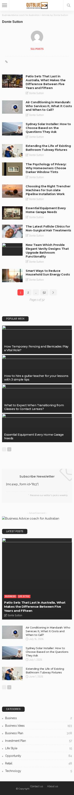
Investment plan (38, 740)
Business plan (38, 733)
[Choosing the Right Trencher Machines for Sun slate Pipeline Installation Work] (12, 191)
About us (52, 786)
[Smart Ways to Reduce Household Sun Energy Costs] (12, 275)
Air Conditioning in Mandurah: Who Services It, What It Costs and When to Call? (49, 106)
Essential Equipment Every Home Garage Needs (46, 210)
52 (44, 292)
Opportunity (38, 755)
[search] (68, 5)
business (10, 596)
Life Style (23, 596)
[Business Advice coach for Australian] (37, 5)
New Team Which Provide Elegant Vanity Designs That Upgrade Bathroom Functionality (47, 250)
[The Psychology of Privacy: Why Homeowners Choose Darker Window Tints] (12, 169)
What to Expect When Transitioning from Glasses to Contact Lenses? (34, 407)
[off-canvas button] (4, 5)
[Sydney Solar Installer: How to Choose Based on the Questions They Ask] (12, 128)
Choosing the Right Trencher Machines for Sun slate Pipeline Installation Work (48, 190)
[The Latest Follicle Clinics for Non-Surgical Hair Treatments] (12, 231)
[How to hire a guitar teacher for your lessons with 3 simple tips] (37, 369)
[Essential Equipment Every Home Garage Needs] (12, 213)
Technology (38, 771)
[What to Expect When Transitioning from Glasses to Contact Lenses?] (37, 398)
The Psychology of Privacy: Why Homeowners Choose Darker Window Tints (46, 168)
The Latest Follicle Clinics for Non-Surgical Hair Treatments (48, 228)
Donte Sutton (36, 93)
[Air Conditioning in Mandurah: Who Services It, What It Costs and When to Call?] (12, 107)
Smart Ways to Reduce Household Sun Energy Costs (48, 272)
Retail (38, 763)
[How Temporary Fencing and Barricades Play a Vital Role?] (37, 339)
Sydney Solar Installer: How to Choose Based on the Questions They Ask (48, 128)
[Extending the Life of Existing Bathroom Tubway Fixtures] (12, 150)
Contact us (36, 786)
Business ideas (38, 725)
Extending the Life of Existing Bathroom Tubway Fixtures (48, 148)
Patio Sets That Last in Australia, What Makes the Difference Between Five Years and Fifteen (46, 82)
